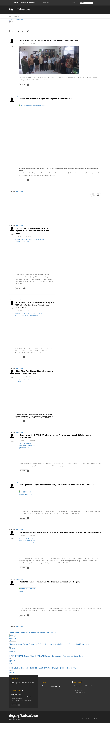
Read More (14, 704)
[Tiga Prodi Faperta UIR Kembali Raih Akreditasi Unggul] (12, 637)
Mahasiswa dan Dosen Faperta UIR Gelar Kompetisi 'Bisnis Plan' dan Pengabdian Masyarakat (49, 644)
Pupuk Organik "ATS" (55, 686)
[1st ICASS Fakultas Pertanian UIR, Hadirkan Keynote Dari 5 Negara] (27, 595)
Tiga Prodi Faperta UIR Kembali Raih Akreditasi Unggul (32, 632)
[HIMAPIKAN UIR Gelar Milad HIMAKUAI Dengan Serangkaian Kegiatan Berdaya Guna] (12, 661)
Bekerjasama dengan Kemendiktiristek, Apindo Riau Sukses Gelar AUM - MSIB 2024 (57, 484)
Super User (23, 43)
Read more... (23, 84)
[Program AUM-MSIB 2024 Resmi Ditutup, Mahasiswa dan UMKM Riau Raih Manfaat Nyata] (27, 546)
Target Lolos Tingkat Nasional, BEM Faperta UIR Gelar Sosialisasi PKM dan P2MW (32, 230)
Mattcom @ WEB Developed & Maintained (91, 719)
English (84, 2)
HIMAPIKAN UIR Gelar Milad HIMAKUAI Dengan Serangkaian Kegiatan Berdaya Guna (46, 656)
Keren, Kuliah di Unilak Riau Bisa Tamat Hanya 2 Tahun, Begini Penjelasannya (42, 668)
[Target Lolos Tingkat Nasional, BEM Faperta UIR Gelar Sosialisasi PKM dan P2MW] (31, 254)
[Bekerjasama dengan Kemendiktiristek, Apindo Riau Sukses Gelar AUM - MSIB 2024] (27, 498)
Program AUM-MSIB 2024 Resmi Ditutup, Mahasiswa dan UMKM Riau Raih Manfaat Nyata (60, 532)
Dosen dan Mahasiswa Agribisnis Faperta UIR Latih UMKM (46, 98)
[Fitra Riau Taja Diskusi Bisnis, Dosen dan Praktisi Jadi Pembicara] (49, 59)
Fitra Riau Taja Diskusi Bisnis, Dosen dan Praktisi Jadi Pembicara (49, 40)
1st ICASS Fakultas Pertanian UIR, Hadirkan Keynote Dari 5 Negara (50, 582)
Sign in (73, 2)
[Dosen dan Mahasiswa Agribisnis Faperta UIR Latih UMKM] (49, 134)
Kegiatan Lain (19, 96)
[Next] (98, 193)
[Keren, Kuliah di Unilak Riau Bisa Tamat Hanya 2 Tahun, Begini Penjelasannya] (12, 673)
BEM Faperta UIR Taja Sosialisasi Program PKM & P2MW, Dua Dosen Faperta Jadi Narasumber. (34, 304)
